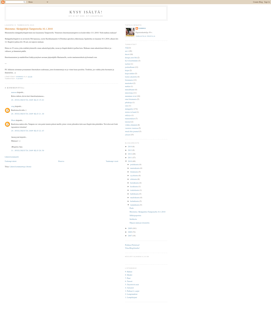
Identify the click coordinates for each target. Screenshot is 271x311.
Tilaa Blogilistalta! (132, 248)
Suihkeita (133, 219)
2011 (130, 157)
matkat (127, 86)
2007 (130, 235)
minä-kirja (129, 93)
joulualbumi (130, 67)
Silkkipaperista (135, 215)
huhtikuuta (134, 194)
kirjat (127, 70)
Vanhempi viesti (112, 161)
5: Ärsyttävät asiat (132, 284)
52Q (126, 47)
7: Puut (128, 278)
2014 (130, 146)
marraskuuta (135, 168)
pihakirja (128, 102)
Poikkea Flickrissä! (132, 245)
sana (126, 105)
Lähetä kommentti (12, 157)
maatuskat (129, 83)
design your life (131, 57)
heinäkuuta (134, 182)
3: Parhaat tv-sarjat (132, 291)
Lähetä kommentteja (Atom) (20, 166)
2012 (130, 154)
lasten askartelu (131, 76)
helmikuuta (134, 201)
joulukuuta (134, 164)
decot (127, 54)
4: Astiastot (129, 287)
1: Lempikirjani (131, 297)
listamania (129, 80)
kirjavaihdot (130, 73)
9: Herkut (128, 271)
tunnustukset (130, 118)
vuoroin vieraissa (131, 128)
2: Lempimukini (131, 294)
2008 (130, 232)
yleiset (19, 78)
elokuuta (133, 179)
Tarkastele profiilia (145, 36)
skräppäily (129, 109)
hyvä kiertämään (131, 60)
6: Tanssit (128, 281)
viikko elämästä (131, 125)
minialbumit (130, 89)
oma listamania (131, 99)
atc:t (126, 51)
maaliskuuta (135, 197)
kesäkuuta (134, 186)
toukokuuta (135, 190)
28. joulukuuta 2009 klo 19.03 (27, 100)
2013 (130, 150)
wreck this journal (132, 131)
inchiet (127, 64)
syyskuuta (134, 175)
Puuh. (132, 208)
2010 (130, 161)
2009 (130, 228)
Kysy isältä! (86, 11)
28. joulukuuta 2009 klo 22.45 (27, 130)
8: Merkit (128, 275)
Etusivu (61, 161)
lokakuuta (134, 171)
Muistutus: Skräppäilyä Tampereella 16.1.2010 (147, 211)
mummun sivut (130, 96)
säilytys (128, 115)
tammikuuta (135, 205)
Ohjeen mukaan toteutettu (139, 222)
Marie (13, 120)
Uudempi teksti (11, 161)
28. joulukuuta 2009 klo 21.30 (27, 113)
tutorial (128, 121)
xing (13, 106)
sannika (142, 28)
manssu (14, 92)
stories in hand (130, 112)
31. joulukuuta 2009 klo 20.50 (27, 150)
